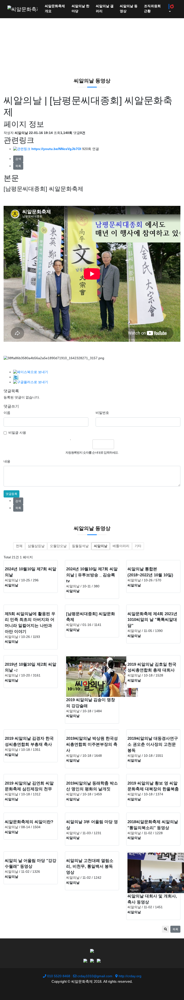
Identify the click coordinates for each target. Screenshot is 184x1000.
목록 (18, 166)
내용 (7, 461)
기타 (138, 546)
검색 (18, 159)
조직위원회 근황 (152, 8)
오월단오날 (58, 546)
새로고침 (87, 444)
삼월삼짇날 (36, 546)
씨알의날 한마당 (80, 8)
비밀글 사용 (17, 432)
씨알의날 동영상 (129, 8)
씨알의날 (100, 546)
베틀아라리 (121, 546)
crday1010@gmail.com (94, 976)
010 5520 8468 (58, 976)
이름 (7, 413)
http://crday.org (129, 976)
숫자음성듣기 (76, 444)
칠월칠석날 (80, 546)
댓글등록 (11, 494)
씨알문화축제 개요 (55, 8)
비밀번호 (102, 413)
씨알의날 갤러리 (105, 8)
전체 (19, 546)
